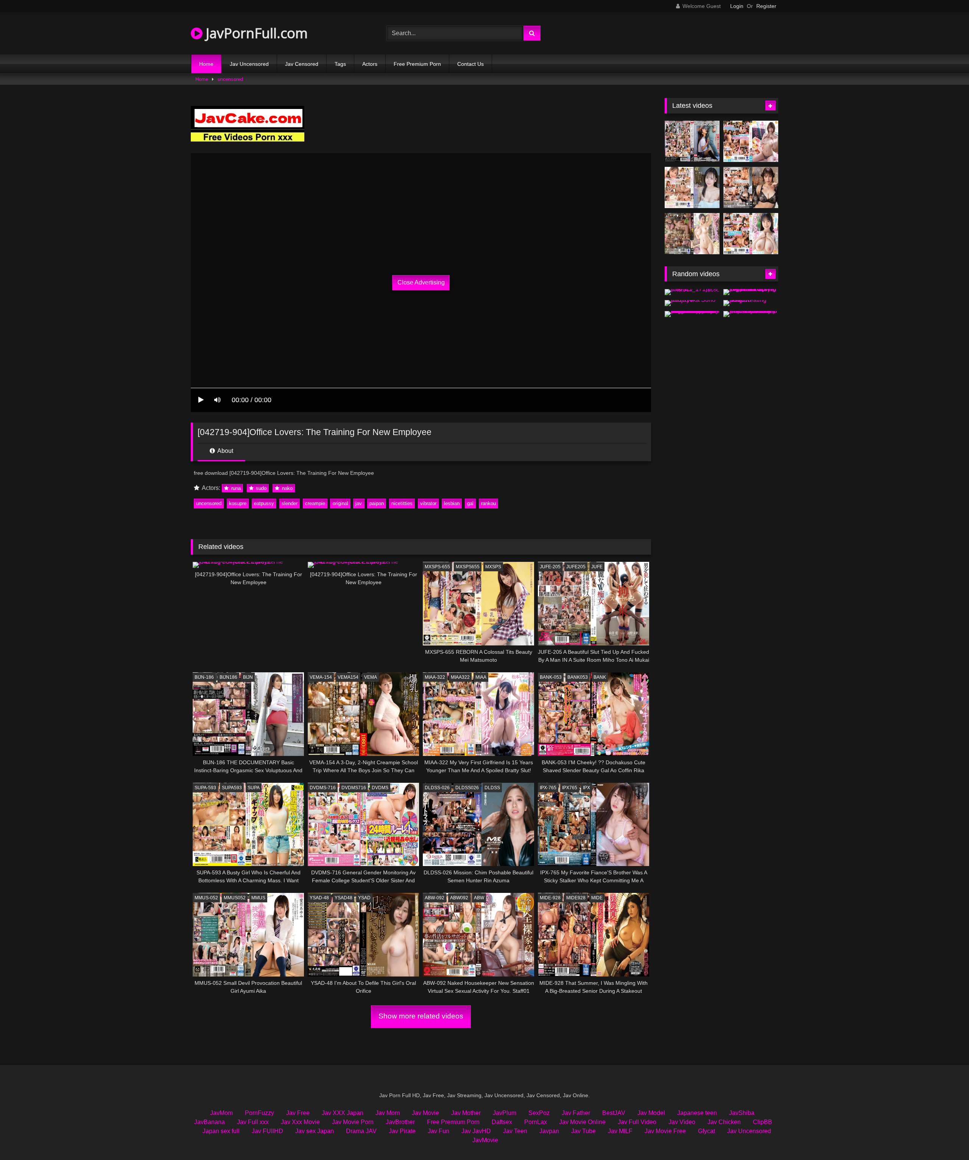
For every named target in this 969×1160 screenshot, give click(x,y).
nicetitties (402, 503)
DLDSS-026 (437, 787)
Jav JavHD (476, 1131)
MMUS (258, 897)
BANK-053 (551, 677)
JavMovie (485, 1140)
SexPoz (539, 1113)
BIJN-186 (204, 677)
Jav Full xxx (253, 1122)
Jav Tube (583, 1131)
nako (286, 488)
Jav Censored (301, 64)
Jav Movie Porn (353, 1122)
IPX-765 (548, 787)
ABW (479, 897)
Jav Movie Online (582, 1122)
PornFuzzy (259, 1113)
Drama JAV (361, 1131)
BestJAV (613, 1113)
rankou (488, 503)
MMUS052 (235, 897)
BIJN (248, 677)
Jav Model (651, 1113)
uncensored (230, 79)
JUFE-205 (550, 566)
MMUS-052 (206, 897)
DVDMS (380, 787)
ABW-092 (434, 897)
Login (736, 6)
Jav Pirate (402, 1131)
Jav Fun (438, 1131)
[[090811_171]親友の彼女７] (692, 292)
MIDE (597, 897)
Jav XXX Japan (342, 1113)
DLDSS (492, 787)
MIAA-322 (435, 677)
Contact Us (470, 64)
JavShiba (741, 1113)
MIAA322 (460, 677)
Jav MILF (620, 1131)
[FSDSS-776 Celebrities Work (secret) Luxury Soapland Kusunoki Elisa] (750, 187)
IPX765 (569, 787)
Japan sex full (221, 1131)
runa (235, 488)
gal (470, 503)
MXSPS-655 (437, 566)
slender (290, 503)
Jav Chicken (724, 1122)
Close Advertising (421, 282)
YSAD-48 (319, 897)
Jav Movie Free (665, 1131)
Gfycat (706, 1131)
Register (766, 6)
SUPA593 (232, 787)
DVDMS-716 (323, 787)
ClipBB (762, 1122)
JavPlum (504, 1113)
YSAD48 (343, 897)
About (224, 451)
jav (358, 503)
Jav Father (576, 1113)
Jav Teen (515, 1131)
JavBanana (209, 1122)
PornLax (535, 1122)
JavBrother (400, 1122)
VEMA (370, 677)
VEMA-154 (321, 677)
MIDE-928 (550, 897)
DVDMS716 (353, 787)
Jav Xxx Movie (300, 1122)
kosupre (237, 503)
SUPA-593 (205, 787)
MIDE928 (576, 897)
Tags (340, 64)
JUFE (597, 566)
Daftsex (502, 1122)
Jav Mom (387, 1113)
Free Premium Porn (417, 64)
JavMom (221, 1113)
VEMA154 (348, 677)
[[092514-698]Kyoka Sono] (692, 303)
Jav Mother (466, 1113)
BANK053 (577, 677)
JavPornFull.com (255, 33)
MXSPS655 (468, 566)
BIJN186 (228, 677)
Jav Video (681, 1122)
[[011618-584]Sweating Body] (750, 303)
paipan (376, 503)
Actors (369, 64)
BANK (600, 677)
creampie (315, 503)
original (340, 503)
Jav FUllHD (267, 1131)
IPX (586, 787)
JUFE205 (576, 566)
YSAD (364, 897)
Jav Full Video (637, 1122)
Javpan (549, 1131)
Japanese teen (697, 1113)
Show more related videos (421, 1016)
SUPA (254, 787)
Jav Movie (425, 1113)
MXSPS (493, 566)
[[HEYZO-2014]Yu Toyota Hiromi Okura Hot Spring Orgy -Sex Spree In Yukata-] (750, 292)
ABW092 (459, 897)
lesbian (452, 503)
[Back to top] (945, 1137)
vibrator (428, 503)
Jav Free (298, 1113)
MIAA (480, 677)
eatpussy (264, 503)
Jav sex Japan (314, 1131)
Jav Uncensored (249, 64)
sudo (260, 488)
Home (206, 64)
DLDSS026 (467, 787)
